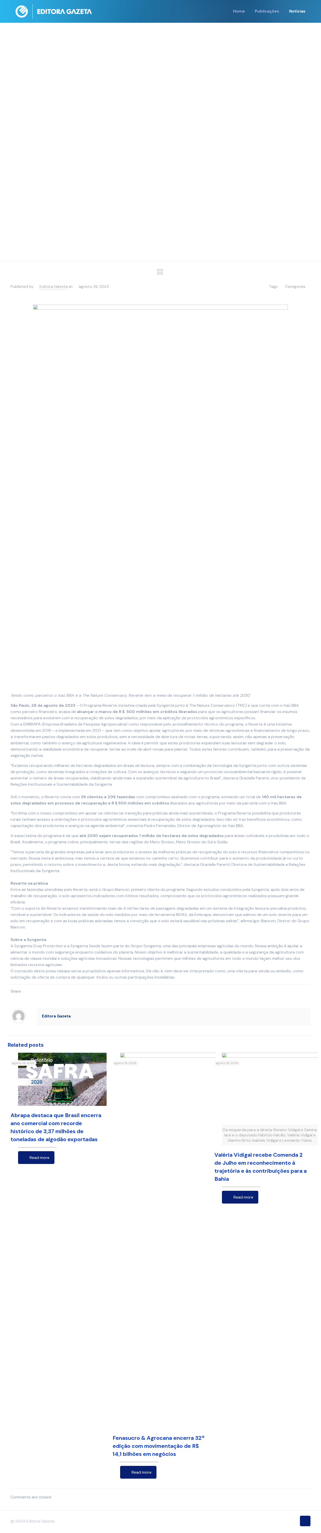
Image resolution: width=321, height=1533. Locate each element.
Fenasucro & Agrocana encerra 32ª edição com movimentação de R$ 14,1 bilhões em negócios (158, 1446)
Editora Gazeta (54, 286)
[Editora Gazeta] (54, 11)
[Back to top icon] (305, 1521)
